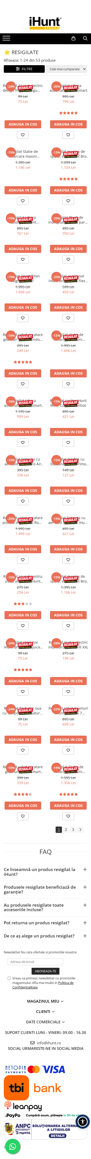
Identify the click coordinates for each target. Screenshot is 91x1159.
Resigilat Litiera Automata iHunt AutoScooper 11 (22, 220)
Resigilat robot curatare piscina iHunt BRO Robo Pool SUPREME (23, 520)
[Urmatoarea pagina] (80, 830)
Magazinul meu (43, 1001)
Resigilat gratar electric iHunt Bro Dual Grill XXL (68, 644)
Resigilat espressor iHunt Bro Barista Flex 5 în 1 (68, 278)
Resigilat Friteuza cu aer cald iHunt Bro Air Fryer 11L (23, 461)
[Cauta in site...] (85, 38)
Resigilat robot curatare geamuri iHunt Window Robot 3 (23, 337)
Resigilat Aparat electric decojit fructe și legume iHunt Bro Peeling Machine (23, 88)
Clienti (43, 1011)
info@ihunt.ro (48, 1042)
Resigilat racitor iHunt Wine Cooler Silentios (68, 403)
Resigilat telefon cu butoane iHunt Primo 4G (68, 461)
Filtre (26, 68)
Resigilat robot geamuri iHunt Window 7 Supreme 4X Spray (68, 710)
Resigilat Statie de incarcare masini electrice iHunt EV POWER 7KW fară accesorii (23, 154)
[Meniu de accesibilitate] (83, 1122)
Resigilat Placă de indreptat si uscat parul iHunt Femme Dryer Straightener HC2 (68, 220)
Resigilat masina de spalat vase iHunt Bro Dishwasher (68, 154)
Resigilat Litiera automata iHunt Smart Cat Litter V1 (68, 88)
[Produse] (7, 39)
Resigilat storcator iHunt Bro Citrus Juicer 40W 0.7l (23, 644)
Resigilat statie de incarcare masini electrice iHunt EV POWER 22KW (68, 337)
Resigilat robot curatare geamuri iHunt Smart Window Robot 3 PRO (23, 769)
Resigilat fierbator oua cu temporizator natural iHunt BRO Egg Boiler (23, 710)
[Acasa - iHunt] (45, 23)
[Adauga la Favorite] (23, 135)
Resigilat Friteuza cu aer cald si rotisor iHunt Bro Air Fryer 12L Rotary (68, 520)
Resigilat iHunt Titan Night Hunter (23, 278)
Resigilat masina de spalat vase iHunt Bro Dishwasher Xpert (68, 579)
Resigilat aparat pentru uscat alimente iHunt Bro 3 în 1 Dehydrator (22, 579)
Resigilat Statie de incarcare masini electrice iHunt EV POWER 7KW (68, 769)
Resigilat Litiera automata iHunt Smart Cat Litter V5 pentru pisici (23, 403)
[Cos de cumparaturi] (73, 38)
